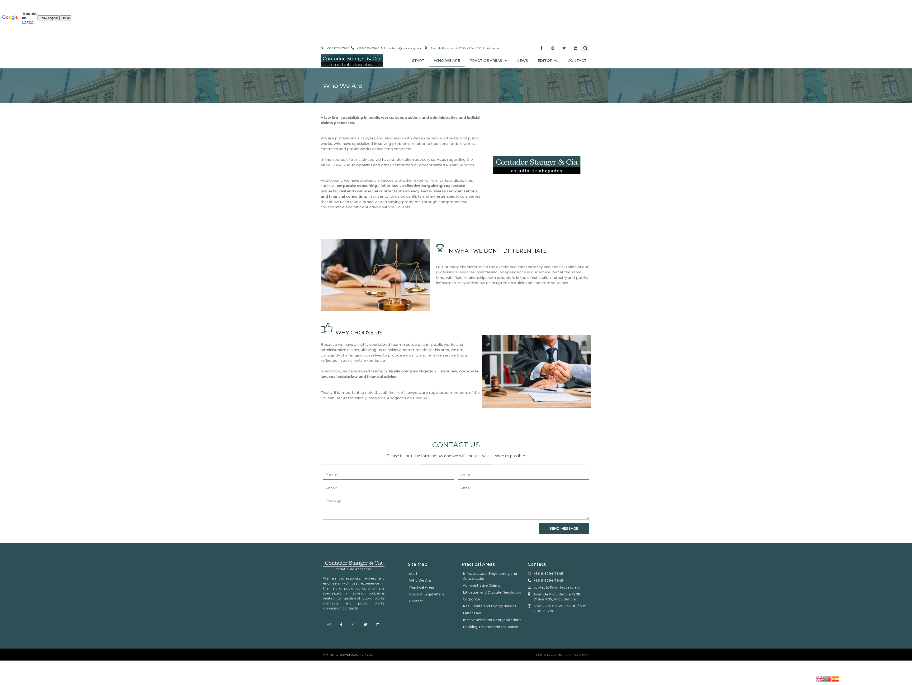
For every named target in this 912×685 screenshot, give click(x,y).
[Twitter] (564, 48)
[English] (820, 678)
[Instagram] (552, 48)
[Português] (827, 678)
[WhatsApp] (329, 624)
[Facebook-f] (541, 48)
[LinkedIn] (575, 48)
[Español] (835, 678)
